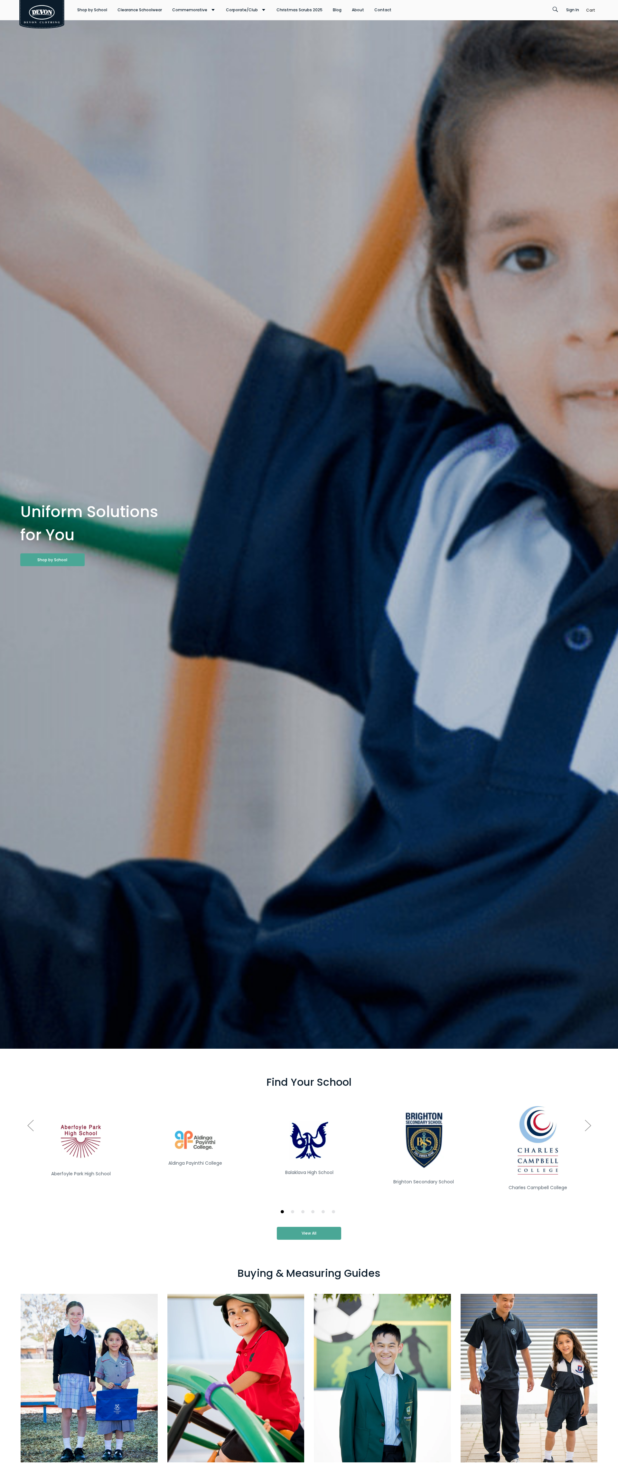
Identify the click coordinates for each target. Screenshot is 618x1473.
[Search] (555, 10)
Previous (30, 1125)
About (358, 10)
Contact (382, 10)
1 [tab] (283, 1212)
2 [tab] (293, 1212)
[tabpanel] (81, 1152)
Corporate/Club (242, 10)
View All (309, 1233)
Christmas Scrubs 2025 (299, 10)
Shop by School (92, 10)
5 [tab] (324, 1212)
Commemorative (189, 10)
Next (587, 1125)
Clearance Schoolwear (139, 10)
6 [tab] (334, 1212)
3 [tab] (304, 1212)
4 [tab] (314, 1212)
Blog (337, 10)
